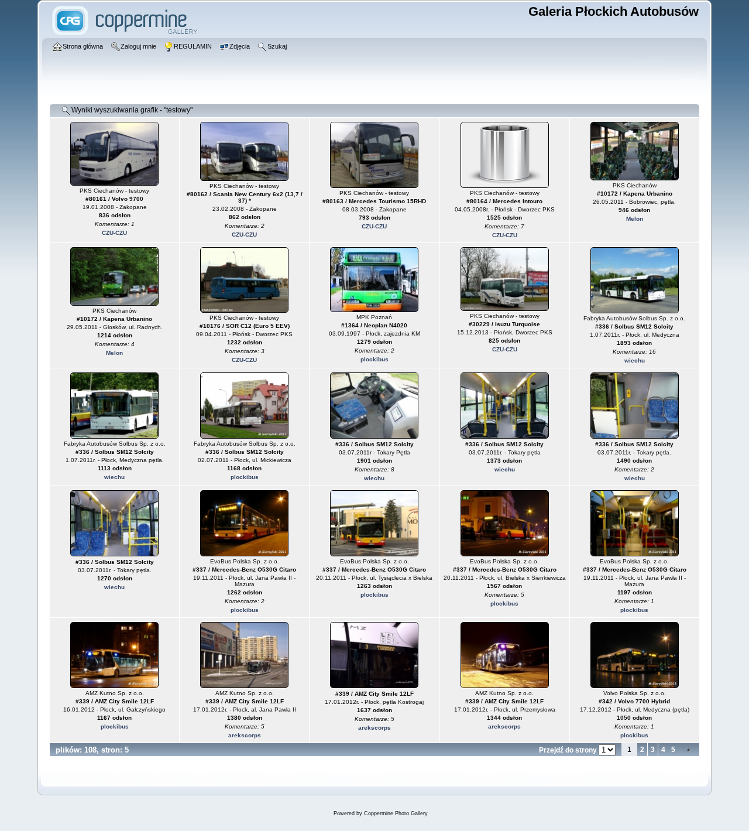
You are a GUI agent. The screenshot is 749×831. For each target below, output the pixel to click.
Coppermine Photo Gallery (396, 813)
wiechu (634, 360)
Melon (634, 219)
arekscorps (244, 735)
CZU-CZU (114, 233)
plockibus (374, 359)
